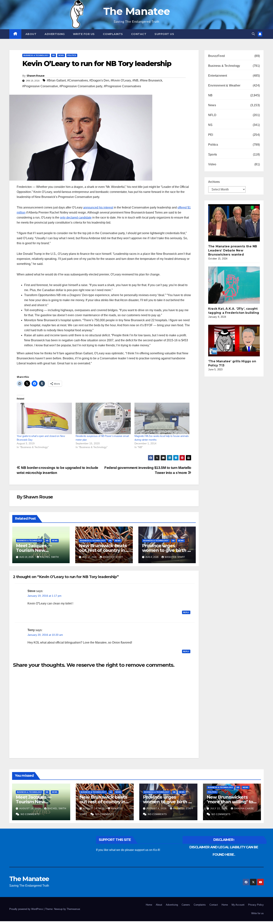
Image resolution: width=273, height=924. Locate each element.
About (31, 34)
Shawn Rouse (35, 75)
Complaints (113, 34)
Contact (139, 34)
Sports (212, 154)
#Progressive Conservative (40, 86)
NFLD (212, 115)
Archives (214, 181)
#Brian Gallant (56, 80)
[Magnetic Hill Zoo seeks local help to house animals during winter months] (162, 418)
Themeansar (73, 909)
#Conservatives (77, 80)
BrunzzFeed (216, 55)
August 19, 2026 (30, 808)
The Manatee (136, 11)
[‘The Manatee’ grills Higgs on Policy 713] (236, 340)
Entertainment (217, 75)
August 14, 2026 (94, 808)
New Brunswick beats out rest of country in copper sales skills (102, 550)
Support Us (164, 34)
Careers (186, 904)
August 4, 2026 (157, 808)
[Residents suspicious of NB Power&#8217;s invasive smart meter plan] (103, 418)
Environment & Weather (224, 85)
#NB (135, 80)
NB (53, 55)
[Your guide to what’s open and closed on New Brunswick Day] (44, 418)
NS (210, 124)
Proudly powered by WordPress (26, 909)
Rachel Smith (49, 557)
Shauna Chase (244, 808)
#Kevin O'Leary (121, 80)
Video (212, 164)
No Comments (30, 814)
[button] (253, 34)
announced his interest (98, 207)
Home (149, 904)
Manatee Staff (113, 557)
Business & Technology (36, 55)
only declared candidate (76, 217)
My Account (238, 904)
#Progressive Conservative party (80, 86)
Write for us (84, 34)
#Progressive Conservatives (122, 86)
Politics (71, 55)
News (61, 55)
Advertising (55, 34)
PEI (210, 134)
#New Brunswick (151, 80)
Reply (186, 612)
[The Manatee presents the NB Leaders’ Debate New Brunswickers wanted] (236, 222)
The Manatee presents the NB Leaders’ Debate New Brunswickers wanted (232, 250)
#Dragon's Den (99, 80)
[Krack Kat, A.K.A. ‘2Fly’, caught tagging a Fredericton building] (236, 285)
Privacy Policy (256, 904)
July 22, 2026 (219, 808)
